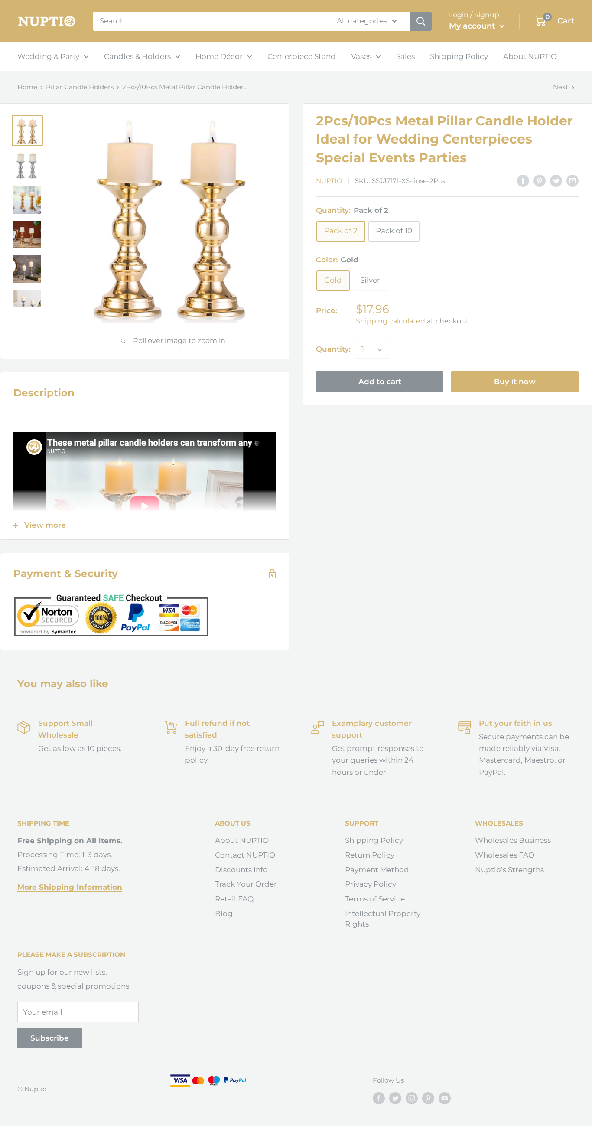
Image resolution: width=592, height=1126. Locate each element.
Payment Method (377, 869)
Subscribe (49, 1038)
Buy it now (515, 382)
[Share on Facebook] (523, 180)
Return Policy (369, 855)
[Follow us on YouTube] (445, 1098)
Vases (361, 56)
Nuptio (329, 181)
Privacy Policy (370, 884)
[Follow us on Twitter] (395, 1098)
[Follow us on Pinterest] (428, 1098)
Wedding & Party (48, 56)
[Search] (421, 21)
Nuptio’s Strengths (509, 869)
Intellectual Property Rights (382, 918)
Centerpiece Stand (301, 56)
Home (27, 87)
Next (560, 87)
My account (473, 26)
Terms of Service (375, 898)
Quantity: (333, 349)
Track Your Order (246, 884)
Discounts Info (241, 869)
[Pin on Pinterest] (539, 180)
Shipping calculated (390, 321)
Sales (405, 56)
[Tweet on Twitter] (556, 180)
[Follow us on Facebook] (379, 1098)
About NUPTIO (530, 56)
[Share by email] (572, 180)
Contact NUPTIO (245, 855)
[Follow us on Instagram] (412, 1098)
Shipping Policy (459, 56)
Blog (224, 913)
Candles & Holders (137, 56)
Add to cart (379, 382)
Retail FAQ (234, 898)
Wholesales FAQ (504, 855)
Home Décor (219, 56)
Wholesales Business (513, 840)
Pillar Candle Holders (80, 87)
